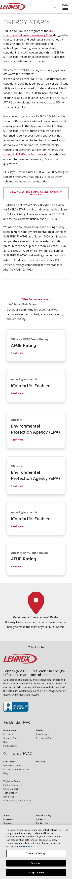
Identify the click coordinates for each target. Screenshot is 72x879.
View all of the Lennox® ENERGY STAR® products (36, 193)
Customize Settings (36, 853)
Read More (17, 352)
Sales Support (10, 788)
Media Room (10, 745)
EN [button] (54, 7)
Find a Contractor (12, 784)
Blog (5, 741)
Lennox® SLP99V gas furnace (22, 154)
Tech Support (10, 792)
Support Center (11, 738)
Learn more (25, 846)
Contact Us (42, 823)
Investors (8, 819)
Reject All (36, 862)
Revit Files (8, 796)
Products (8, 734)
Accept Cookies (36, 872)
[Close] (66, 830)
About (6, 815)
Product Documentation (16, 769)
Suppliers (8, 823)
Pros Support (43, 734)
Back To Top (38, 647)
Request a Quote (12, 765)
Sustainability (43, 815)
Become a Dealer (45, 738)
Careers (40, 819)
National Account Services (17, 800)
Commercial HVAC (17, 753)
